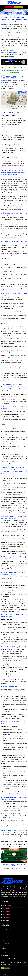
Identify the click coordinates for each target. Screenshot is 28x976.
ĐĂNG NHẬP (19, 7)
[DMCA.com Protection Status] (5, 968)
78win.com (4, 80)
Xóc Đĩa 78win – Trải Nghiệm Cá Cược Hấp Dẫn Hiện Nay (14, 865)
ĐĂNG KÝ (9, 7)
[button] (2, 2)
